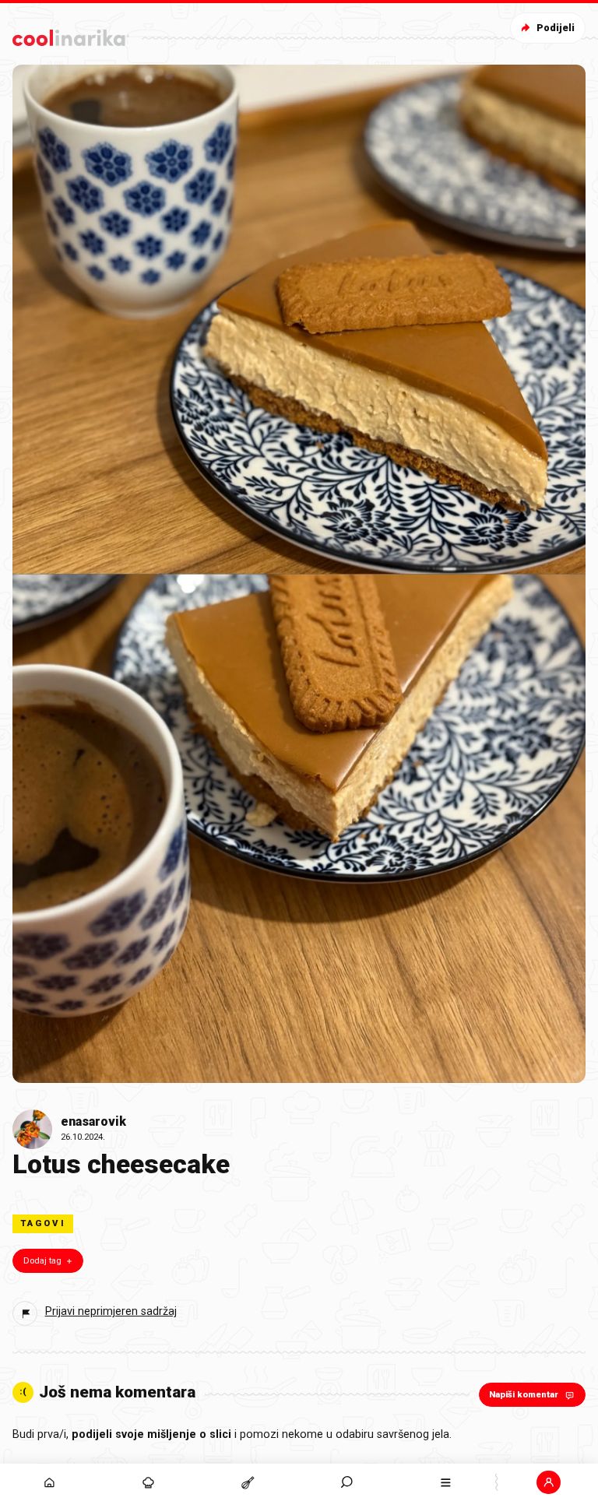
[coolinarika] (70, 34)
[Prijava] (548, 1482)
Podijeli (555, 27)
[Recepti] (247, 1482)
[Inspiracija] (148, 1482)
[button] (346, 1482)
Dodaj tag (42, 1261)
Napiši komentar (523, 1395)
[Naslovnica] (49, 1482)
